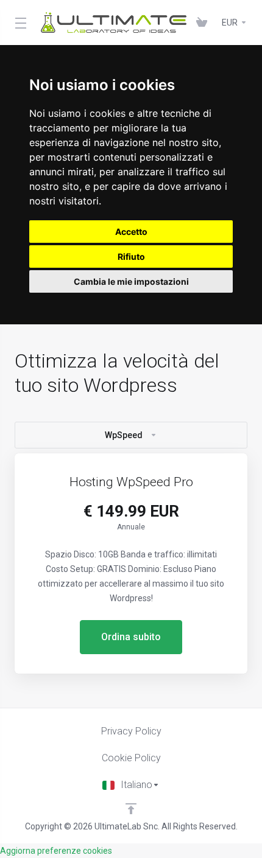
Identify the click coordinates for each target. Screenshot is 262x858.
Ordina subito (131, 637)
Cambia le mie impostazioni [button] (131, 281)
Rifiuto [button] (131, 256)
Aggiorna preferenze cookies (56, 851)
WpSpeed (124, 435)
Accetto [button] (131, 231)
